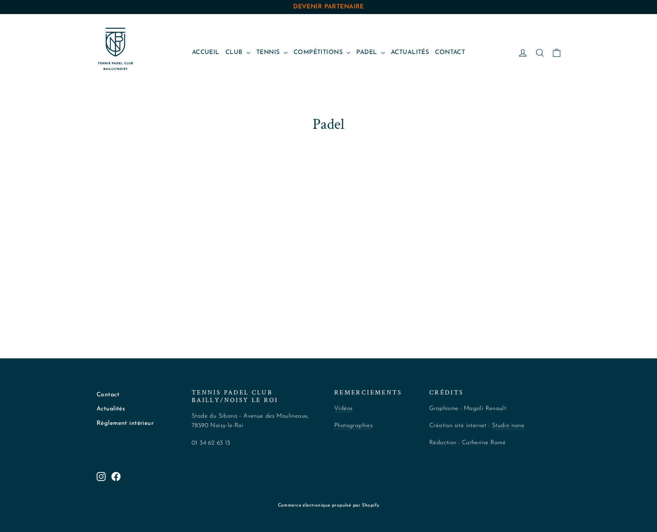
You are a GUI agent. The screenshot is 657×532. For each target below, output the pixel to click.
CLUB (234, 52)
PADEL (367, 52)
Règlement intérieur (125, 423)
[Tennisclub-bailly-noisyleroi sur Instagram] (101, 476)
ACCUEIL (205, 52)
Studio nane (508, 426)
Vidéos (343, 408)
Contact (108, 395)
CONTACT (450, 52)
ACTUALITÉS (410, 52)
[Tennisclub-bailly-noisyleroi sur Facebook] (116, 476)
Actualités (111, 409)
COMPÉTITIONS (319, 52)
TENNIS (269, 52)
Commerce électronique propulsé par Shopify (328, 505)
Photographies (353, 426)
